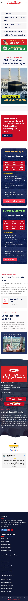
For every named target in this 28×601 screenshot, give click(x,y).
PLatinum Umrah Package (7, 571)
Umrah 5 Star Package (6, 547)
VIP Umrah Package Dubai (7, 568)
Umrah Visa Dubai (5, 541)
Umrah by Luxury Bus (6, 559)
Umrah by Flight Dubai (6, 562)
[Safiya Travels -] (14, 2)
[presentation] (3, 79)
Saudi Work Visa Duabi (6, 591)
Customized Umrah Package (13, 31)
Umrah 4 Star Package (6, 544)
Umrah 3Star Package (6, 550)
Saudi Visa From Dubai (6, 579)
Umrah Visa (8, 13)
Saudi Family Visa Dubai (6, 588)
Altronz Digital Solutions (14, 599)
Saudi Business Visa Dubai (7, 585)
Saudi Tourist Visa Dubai (6, 582)
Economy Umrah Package (7, 565)
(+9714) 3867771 (8, 392)
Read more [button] (14, 466)
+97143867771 (14, 306)
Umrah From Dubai (5, 538)
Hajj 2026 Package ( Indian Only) (14, 35)
